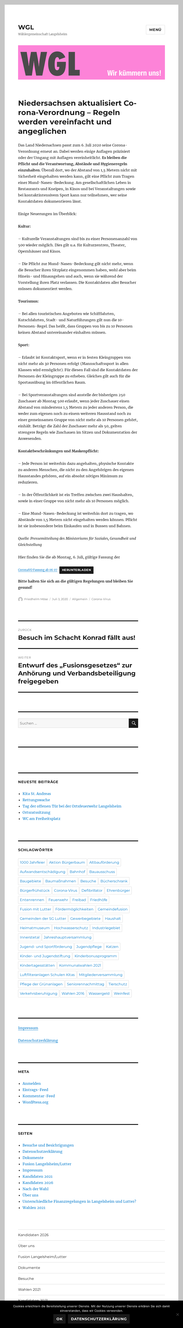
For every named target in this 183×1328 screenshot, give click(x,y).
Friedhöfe (98, 900)
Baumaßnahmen (60, 881)
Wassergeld (99, 993)
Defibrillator (91, 890)
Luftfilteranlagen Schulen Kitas (47, 975)
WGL (26, 27)
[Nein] (177, 1314)
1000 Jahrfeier (32, 862)
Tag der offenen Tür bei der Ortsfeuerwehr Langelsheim (72, 806)
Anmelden (32, 1083)
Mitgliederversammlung (101, 975)
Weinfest (122, 993)
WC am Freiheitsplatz (41, 818)
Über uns (30, 1195)
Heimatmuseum (35, 928)
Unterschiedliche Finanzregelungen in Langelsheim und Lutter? (79, 1201)
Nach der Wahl (35, 1189)
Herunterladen (76, 570)
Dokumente (33, 1157)
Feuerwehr (58, 900)
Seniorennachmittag (85, 984)
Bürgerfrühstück (35, 890)
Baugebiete (30, 881)
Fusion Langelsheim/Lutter (47, 1164)
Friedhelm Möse (36, 599)
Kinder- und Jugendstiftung (45, 956)
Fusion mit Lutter (35, 909)
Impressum (28, 1028)
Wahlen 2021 (34, 1207)
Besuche (88, 881)
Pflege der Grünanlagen (41, 984)
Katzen (112, 947)
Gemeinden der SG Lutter (43, 918)
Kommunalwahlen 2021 (80, 965)
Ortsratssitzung (36, 812)
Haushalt (113, 918)
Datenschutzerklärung (38, 1040)
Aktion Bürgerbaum (67, 862)
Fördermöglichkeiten (74, 909)
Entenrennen (32, 900)
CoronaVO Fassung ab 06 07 (37, 570)
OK (59, 1319)
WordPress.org (35, 1102)
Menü (155, 30)
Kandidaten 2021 (37, 1176)
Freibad (79, 900)
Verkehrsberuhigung (38, 993)
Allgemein (79, 599)
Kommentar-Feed (39, 1096)
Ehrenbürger (118, 890)
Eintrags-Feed (35, 1089)
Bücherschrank (114, 881)
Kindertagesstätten (37, 965)
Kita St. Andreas (37, 793)
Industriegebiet (106, 928)
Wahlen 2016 (73, 993)
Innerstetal (30, 937)
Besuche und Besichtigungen (48, 1145)
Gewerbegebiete (85, 918)
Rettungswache (36, 800)
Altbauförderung (104, 862)
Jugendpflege (89, 947)
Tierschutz (117, 984)
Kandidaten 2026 (38, 1182)
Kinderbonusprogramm (96, 956)
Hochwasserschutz (71, 928)
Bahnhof (77, 872)
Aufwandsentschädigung (42, 872)
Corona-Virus (101, 599)
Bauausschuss (102, 872)
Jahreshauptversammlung (68, 937)
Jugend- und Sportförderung (46, 947)
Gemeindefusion (113, 909)
